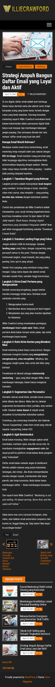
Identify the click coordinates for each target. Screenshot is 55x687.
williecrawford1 (38, 94)
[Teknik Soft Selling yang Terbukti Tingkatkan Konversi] (10, 635)
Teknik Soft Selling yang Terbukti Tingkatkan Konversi (46, 558)
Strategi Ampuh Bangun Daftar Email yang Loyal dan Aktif (36, 647)
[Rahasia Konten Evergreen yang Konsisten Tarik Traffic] (10, 620)
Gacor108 (7, 662)
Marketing (41, 67)
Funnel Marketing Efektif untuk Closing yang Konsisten (36, 588)
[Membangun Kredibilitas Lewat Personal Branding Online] (10, 605)
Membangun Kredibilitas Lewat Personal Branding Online (36, 603)
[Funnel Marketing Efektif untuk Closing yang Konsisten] (10, 590)
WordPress (30, 677)
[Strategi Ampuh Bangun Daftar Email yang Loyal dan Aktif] (10, 649)
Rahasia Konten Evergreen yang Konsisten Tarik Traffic (34, 618)
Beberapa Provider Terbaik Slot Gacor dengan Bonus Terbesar (8, 560)
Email (15, 534)
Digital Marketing (25, 67)
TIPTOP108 (8, 668)
